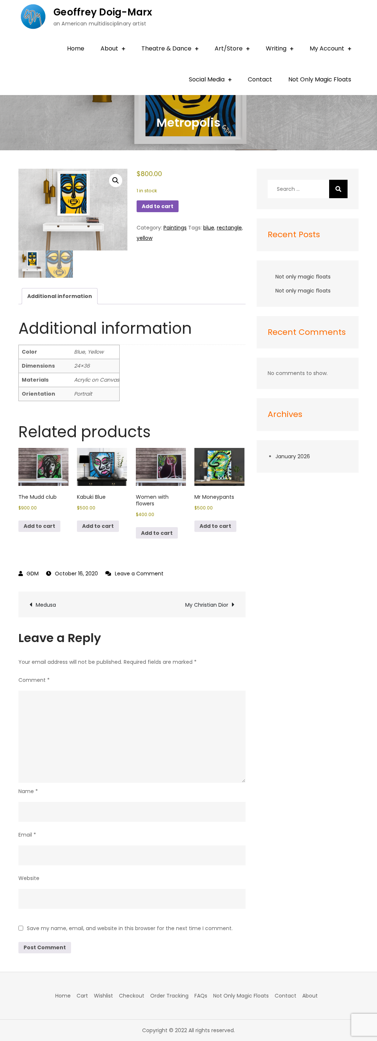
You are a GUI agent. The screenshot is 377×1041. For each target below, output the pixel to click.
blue (208, 227)
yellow (144, 238)
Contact (260, 79)
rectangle (229, 227)
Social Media (207, 79)
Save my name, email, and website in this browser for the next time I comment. (130, 928)
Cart (82, 995)
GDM (33, 573)
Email (27, 834)
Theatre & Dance (166, 48)
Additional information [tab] (59, 296)
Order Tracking (169, 995)
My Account (327, 48)
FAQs (200, 995)
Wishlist (103, 995)
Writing (276, 48)
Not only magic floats (303, 276)
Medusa (46, 605)
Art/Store (229, 48)
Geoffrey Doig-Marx (102, 12)
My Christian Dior (206, 605)
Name (28, 791)
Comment (34, 680)
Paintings (175, 227)
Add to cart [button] (39, 526)
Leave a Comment (139, 573)
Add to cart (157, 206)
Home (75, 48)
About (109, 48)
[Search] (338, 189)
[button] (115, 180)
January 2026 (292, 456)
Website (28, 878)
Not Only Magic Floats (319, 79)
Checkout (131, 995)
